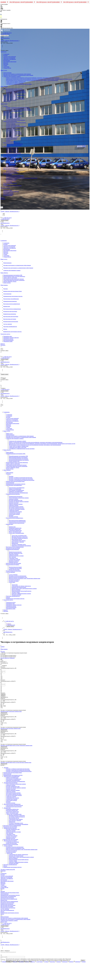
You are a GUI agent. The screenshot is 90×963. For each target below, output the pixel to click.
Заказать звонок (4, 35)
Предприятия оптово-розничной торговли (13, 97)
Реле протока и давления (15, 820)
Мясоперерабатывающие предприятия (15, 90)
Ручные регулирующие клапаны (14, 133)
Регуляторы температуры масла (13, 132)
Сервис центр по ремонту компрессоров (16, 81)
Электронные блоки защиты (16, 819)
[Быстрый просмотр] (2, 707)
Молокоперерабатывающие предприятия (16, 92)
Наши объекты (4, 86)
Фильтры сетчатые (10, 141)
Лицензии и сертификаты (9, 59)
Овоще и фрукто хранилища (10, 96)
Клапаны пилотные (11, 127)
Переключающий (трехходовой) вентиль (18, 859)
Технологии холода (5, 188)
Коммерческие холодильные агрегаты (12, 185)
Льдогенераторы (7, 112)
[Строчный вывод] (2, 660)
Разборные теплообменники (13, 118)
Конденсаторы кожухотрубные (10, 168)
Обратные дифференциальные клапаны (18, 862)
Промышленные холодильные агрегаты (12, 113)
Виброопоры (12, 821)
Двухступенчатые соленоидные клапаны (16, 122)
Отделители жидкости (11, 179)
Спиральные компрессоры (12, 150)
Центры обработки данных (9, 100)
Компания (3, 870)
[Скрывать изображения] (1, 22)
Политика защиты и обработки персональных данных (19, 961)
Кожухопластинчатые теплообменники (15, 120)
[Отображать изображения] (1, 20)
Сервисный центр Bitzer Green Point (14, 82)
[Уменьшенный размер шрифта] (1, 5)
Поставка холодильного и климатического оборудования (17, 74)
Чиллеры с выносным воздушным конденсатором (18, 108)
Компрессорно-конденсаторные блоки (12, 111)
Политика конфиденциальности (8, 952)
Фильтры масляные (13, 863)
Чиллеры (5, 106)
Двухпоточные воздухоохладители (14, 144)
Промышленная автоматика (10, 121)
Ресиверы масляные (11, 180)
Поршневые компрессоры (12, 147)
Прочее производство (11, 93)
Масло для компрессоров (12, 151)
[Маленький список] (1, 659)
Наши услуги (4, 70)
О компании (3, 51)
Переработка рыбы (7, 195)
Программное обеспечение (9, 61)
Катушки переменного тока (12, 125)
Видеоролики (6, 60)
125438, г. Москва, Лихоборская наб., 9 (10, 40)
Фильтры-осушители (11, 165)
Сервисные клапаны (11, 135)
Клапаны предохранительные (16, 855)
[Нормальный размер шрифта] (1, 7)
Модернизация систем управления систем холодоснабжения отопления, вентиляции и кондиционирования (32, 80)
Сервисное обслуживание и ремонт (12, 76)
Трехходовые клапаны (11, 139)
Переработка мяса (7, 190)
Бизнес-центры (7, 101)
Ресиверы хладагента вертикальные (14, 175)
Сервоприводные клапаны (12, 136)
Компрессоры (6, 146)
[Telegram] (3, 202)
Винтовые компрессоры (12, 149)
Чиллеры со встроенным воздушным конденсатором (18, 110)
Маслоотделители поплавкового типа (15, 176)
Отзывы (5, 65)
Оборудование (4, 103)
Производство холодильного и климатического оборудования (18, 75)
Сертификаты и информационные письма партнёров (19, 84)
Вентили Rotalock (13, 858)
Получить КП (4, 712)
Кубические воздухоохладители (13, 145)
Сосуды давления (7, 174)
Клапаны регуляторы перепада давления (16, 126)
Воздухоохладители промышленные (12, 154)
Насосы (5, 184)
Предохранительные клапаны (13, 131)
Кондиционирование (8, 194)
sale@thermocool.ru (5, 38)
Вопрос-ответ (4, 921)
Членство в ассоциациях (9, 57)
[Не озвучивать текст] (1, 26)
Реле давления (9, 161)
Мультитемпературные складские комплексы (14, 95)
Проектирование (7, 72)
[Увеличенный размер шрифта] (2, 9)
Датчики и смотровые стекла (16, 823)
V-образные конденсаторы (12, 170)
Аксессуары (9, 181)
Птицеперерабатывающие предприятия (15, 91)
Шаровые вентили (10, 166)
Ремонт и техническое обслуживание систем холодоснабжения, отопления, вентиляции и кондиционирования (32, 77)
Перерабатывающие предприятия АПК (12, 88)
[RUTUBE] (4, 201)
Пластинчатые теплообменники (11, 115)
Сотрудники (6, 66)
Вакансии (5, 62)
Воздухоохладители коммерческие (11, 142)
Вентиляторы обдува (14, 818)
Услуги (2, 914)
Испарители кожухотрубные (10, 155)
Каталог (2, 888)
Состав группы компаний (9, 56)
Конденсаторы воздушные (9, 169)
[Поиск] (2, 207)
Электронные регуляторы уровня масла (18, 854)
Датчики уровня (13, 860)
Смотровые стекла (10, 162)
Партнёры (5, 64)
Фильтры (8, 140)
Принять (83, 960)
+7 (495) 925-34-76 (7, 32)
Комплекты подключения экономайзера (18, 824)
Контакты (3, 199)
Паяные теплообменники (12, 116)
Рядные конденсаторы (11, 171)
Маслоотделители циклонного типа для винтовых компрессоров (21, 178)
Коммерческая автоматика (9, 156)
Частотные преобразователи (10, 183)
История (5, 55)
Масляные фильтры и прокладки (17, 815)
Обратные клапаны (10, 130)
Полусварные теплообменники (13, 117)
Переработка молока (8, 192)
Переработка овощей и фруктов (11, 191)
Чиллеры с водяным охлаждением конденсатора (17, 107)
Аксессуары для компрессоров (13, 152)
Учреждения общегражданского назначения (13, 98)
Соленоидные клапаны (11, 137)
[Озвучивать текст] (1, 25)
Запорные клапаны (10, 123)
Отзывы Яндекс (7, 68)
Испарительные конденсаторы (10, 173)
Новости (3, 197)
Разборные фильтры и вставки (13, 160)
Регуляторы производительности (17, 816)
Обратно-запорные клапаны (13, 128)
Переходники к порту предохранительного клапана (21, 857)
